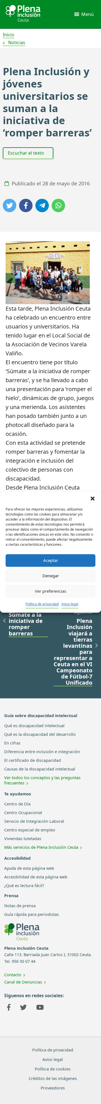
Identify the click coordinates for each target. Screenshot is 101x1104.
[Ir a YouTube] (40, 1008)
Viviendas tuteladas (22, 838)
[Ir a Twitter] (23, 1008)
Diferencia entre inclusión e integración (42, 751)
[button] (92, 498)
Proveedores (53, 1088)
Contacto (12, 974)
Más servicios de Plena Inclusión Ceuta (41, 847)
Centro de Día (17, 804)
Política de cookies (52, 1069)
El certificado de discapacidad (32, 760)
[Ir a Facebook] (8, 1008)
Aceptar (50, 560)
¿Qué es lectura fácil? (24, 885)
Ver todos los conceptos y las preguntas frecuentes (42, 780)
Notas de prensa (20, 905)
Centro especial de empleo (29, 830)
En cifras (12, 743)
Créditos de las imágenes (53, 1078)
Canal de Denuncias (23, 982)
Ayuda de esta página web (29, 868)
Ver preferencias (50, 591)
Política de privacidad (42, 604)
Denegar (50, 575)
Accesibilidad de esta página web (35, 877)
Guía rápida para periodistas (31, 914)
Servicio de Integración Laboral (34, 821)
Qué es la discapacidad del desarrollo (40, 734)
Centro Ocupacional (23, 812)
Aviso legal (69, 604)
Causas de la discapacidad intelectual (39, 769)
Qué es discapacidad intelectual (34, 725)
